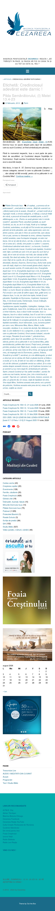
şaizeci (36, 352)
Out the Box (31, 903)
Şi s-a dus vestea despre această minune (27, 364)
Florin (26, 103)
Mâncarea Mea (21, 325)
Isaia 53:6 (22, 309)
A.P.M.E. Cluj (8, 810)
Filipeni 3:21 (46, 290)
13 (34, 141)
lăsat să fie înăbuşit (10, 320)
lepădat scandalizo (10, 322)
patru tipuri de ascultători (21, 339)
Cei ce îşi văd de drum (17, 241)
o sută (36, 330)
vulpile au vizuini (15, 388)
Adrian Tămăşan (9, 813)
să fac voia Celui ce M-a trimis (25, 350)
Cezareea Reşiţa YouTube (13, 822)
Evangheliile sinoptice (11, 287)
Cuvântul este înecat (16, 249)
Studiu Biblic (8, 526)
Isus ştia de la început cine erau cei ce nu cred (21, 317)
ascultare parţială (31, 221)
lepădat (48, 320)
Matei (36, 325)
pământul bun (38, 336)
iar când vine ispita (27, 295)
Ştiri (4, 523)
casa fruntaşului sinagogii (26, 238)
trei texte (31, 377)
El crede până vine (30, 268)
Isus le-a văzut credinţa (19, 314)
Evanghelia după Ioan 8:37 (30, 273)
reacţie (33, 347)
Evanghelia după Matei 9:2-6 (14, 284)
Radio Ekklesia (9, 839)
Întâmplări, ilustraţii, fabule (13, 501)
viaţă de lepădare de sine (38, 379)
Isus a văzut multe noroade (28, 311)
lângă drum (46, 317)
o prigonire (28, 330)
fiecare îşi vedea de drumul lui (28, 290)
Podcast (6, 511)
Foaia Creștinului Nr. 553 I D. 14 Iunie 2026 (20, 408)
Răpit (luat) (25, 347)
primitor (6, 347)
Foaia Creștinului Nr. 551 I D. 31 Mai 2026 (20, 414)
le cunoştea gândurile (28, 320)
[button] (27, 71)
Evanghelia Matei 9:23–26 (37, 284)
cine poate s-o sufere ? (32, 243)
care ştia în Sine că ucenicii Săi (27, 232)
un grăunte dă (13, 379)
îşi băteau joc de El (35, 309)
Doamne (22, 262)
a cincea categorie (23, 213)
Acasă (5, 776)
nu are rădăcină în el (15, 330)
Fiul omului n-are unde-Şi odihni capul (18, 292)
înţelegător (32, 306)
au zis (13, 224)
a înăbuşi (35, 213)
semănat (24, 355)
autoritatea (15, 227)
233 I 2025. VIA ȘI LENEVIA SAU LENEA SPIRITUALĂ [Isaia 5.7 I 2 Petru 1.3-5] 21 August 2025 (26, 418)
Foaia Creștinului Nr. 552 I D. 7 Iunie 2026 (20, 411)
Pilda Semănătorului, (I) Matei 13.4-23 (27, 97)
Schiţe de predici (10, 520)
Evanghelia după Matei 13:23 (30, 279)
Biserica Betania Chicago (13, 816)
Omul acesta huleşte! (34, 333)
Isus (45, 309)
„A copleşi (31, 205)
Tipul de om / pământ (18, 377)
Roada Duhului (9, 517)
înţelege (41, 306)
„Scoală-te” (31, 211)
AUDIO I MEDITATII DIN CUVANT (17, 773)
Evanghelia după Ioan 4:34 (28, 271)
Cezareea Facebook (11, 819)
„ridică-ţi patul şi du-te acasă (14, 211)
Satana (43, 352)
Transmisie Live (9, 770)
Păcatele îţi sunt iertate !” (22, 336)
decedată (6, 262)
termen (23, 374)
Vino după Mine (9, 382)
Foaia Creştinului (10, 495)
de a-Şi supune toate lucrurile (34, 260)
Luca (35, 322)
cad (25, 230)
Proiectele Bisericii (10, 514)
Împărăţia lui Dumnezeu (20, 298)
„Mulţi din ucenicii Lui (41, 208)
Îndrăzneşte (27, 300)
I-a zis (16, 295)
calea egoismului (34, 230)
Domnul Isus (31, 262)
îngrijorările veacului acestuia (14, 303)
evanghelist (26, 287)
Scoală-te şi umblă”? (11, 355)
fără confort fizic (38, 287)
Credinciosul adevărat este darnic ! (17, 246)
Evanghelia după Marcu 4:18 (28, 276)
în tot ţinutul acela (14, 300)
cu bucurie (36, 246)
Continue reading (24, 176)
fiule (36, 292)
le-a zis (41, 320)
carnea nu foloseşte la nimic (23, 235)
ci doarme (38, 241)
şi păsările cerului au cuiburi (30, 363)
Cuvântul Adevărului (11, 827)
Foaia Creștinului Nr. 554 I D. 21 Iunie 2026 (20, 404)
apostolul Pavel (17, 221)
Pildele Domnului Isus (14, 205)
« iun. (5, 691)
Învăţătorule (12, 309)
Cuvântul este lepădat (34, 249)
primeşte (45, 344)
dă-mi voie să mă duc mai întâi (20, 254)
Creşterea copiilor (10, 486)
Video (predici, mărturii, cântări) (16, 529)
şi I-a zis (13, 360)
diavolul (14, 262)
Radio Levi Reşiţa (10, 842)
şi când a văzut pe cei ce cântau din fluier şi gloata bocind (27, 356)
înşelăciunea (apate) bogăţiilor (15, 306)
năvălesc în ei (16, 328)
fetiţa (48, 287)
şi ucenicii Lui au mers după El (15, 368)
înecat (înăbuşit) (39, 300)
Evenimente (8, 489)
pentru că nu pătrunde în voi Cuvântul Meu (26, 341)
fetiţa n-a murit (9, 290)
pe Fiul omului (37, 339)
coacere (45, 243)
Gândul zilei (8, 498)
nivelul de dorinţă (30, 328)
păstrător (6, 339)
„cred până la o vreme (23, 208)
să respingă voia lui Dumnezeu (19, 352)
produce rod (15, 347)
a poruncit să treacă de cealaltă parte (26, 216)
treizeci (39, 377)
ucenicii (46, 377)
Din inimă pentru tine (11, 830)
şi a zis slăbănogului (37, 355)
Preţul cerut (36, 344)
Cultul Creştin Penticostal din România (18, 824)
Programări (7, 779)
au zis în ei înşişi (23, 224)
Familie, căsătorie (10, 492)
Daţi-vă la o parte (14, 260)
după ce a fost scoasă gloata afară (28, 265)
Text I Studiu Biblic (10, 783)
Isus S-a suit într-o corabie (41, 314)
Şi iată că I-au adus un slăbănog (31, 360)
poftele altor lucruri (22, 344)
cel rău (30, 241)
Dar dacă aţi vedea (17, 257)
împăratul (35, 298)
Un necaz (23, 379)
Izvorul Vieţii (8, 836)
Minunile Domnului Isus (12, 504)
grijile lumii (43, 292)
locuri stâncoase (25, 322)
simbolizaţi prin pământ (38, 368)
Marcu (30, 325)
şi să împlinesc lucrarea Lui (40, 366)
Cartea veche (8, 483)
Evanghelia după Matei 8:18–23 (33, 281)
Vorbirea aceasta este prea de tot (26, 385)
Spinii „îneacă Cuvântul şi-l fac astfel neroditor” (22, 371)
